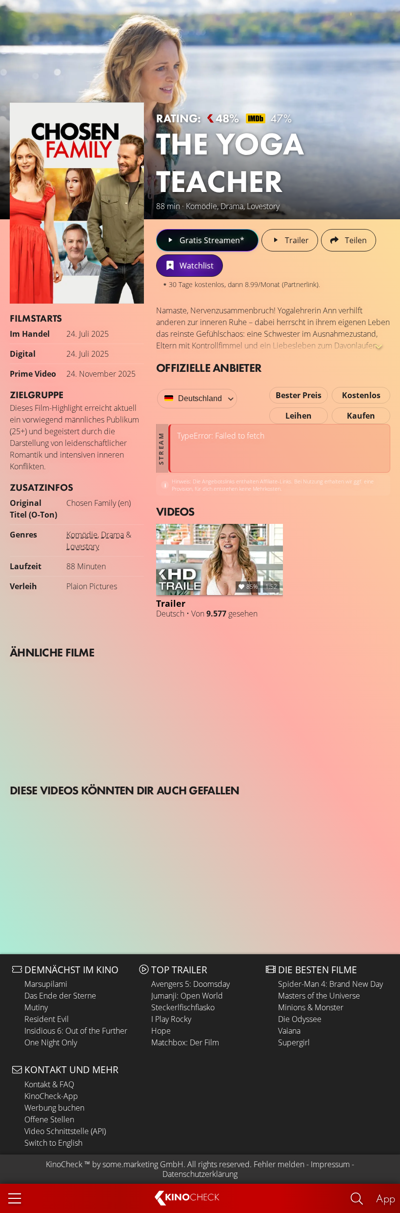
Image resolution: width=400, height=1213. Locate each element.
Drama (112, 534)
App (385, 1198)
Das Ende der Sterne (60, 996)
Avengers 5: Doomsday (190, 984)
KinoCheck (64, 1164)
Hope (161, 1031)
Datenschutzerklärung (200, 1174)
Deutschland (200, 398)
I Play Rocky (171, 1019)
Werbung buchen (54, 1108)
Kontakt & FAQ (49, 1084)
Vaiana (289, 1031)
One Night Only (50, 1042)
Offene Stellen (49, 1119)
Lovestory (82, 546)
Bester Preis (298, 395)
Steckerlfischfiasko (183, 1007)
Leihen (298, 415)
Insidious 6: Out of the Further (75, 1031)
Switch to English (53, 1143)
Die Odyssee (299, 1019)
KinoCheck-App (51, 1096)
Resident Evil (46, 1019)
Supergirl (294, 1042)
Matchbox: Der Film (185, 1042)
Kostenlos (361, 395)
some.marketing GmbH (142, 1164)
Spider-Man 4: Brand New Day (330, 984)
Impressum (330, 1164)
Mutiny (36, 1007)
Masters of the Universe (319, 996)
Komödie (82, 534)
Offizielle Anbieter (208, 367)
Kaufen (361, 415)
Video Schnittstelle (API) (65, 1131)
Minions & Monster (310, 1007)
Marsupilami (45, 984)
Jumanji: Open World (187, 996)
